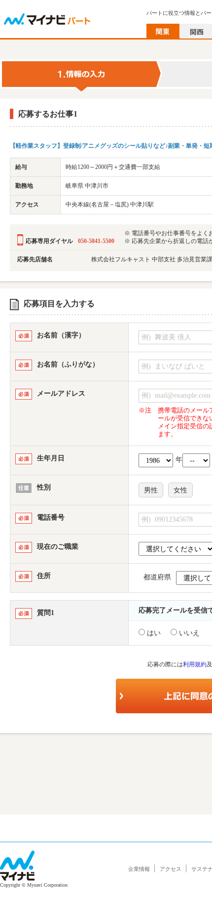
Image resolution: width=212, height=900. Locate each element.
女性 (180, 490)
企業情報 (139, 869)
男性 (151, 490)
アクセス (170, 869)
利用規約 (195, 664)
